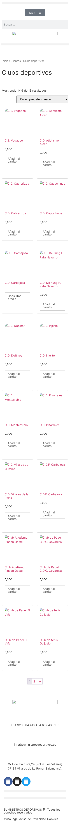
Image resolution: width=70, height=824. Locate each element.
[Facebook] (8, 781)
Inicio (5, 61)
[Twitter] (26, 781)
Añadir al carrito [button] (14, 160)
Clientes (16, 61)
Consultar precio (14, 297)
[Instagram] (17, 781)
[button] (35, 3)
